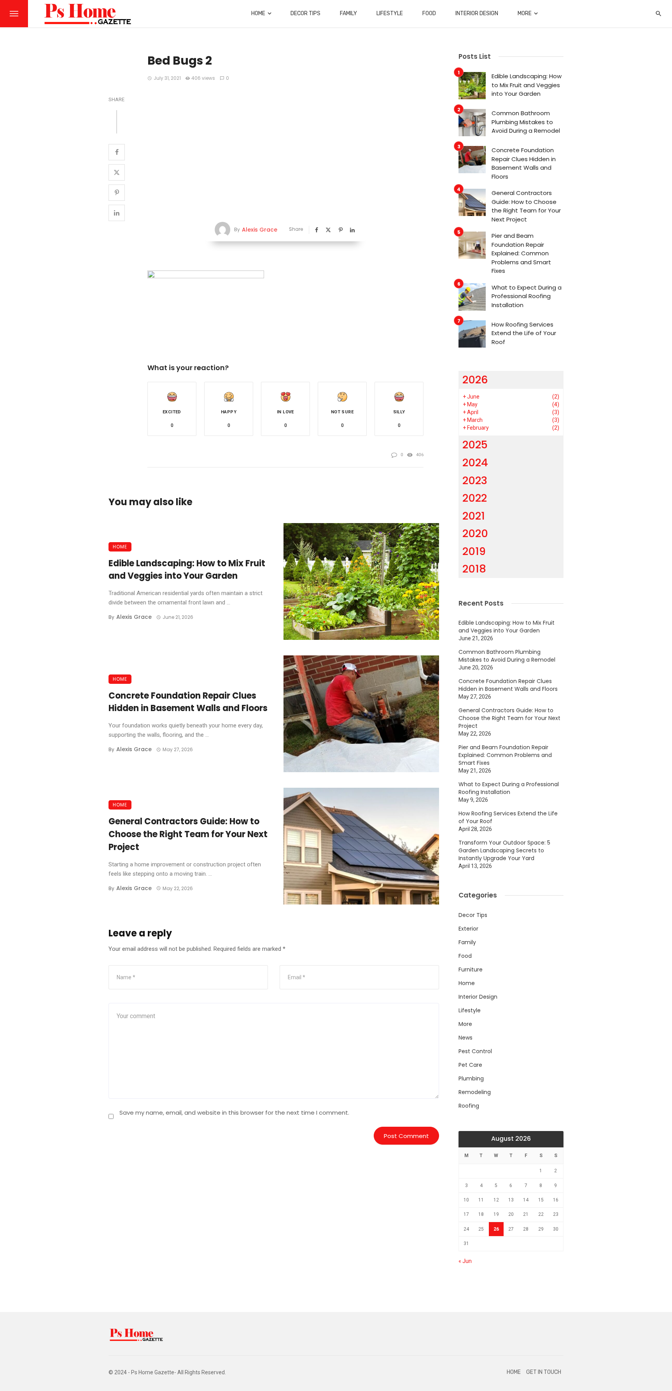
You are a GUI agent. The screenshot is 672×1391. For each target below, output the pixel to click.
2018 (474, 568)
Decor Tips (305, 13)
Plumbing (471, 1078)
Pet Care (470, 1065)
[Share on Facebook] (116, 152)
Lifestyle (389, 13)
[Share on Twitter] (116, 172)
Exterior (468, 929)
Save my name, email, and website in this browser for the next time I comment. (234, 1112)
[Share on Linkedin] (116, 213)
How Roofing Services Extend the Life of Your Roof (524, 333)
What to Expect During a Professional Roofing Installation (527, 296)
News (465, 1037)
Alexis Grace (259, 230)
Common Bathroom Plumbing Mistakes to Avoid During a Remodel (526, 122)
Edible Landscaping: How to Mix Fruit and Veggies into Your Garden (186, 569)
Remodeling (474, 1092)
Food (429, 13)
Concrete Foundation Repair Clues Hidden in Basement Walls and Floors (188, 702)
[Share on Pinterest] (116, 192)
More (525, 13)
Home (258, 13)
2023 (474, 480)
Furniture (470, 969)
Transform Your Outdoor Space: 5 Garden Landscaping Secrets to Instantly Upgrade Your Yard (504, 850)
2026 (475, 379)
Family (348, 13)
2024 (475, 462)
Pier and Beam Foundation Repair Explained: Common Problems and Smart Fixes (521, 253)
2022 (474, 498)
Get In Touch (543, 1372)
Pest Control (475, 1051)
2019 (474, 551)
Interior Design (476, 13)
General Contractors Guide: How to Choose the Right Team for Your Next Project (188, 834)
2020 (475, 533)
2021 (473, 515)
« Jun (465, 1261)
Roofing (468, 1106)
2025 (475, 444)
